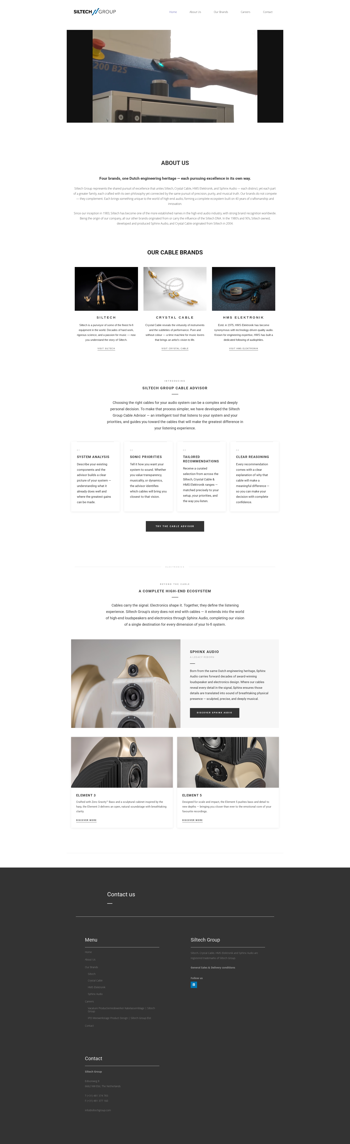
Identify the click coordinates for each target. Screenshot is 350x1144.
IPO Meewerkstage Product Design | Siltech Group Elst (119, 1018)
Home (88, 952)
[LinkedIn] (194, 985)
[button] (231, 11)
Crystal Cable (95, 980)
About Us (90, 959)
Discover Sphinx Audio (214, 713)
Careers (89, 1001)
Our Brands (91, 967)
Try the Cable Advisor (175, 526)
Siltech (92, 974)
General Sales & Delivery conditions (213, 967)
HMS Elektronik (96, 987)
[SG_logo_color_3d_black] (94, 12)
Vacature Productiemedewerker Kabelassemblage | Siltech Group (121, 1009)
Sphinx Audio (95, 994)
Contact (89, 1025)
